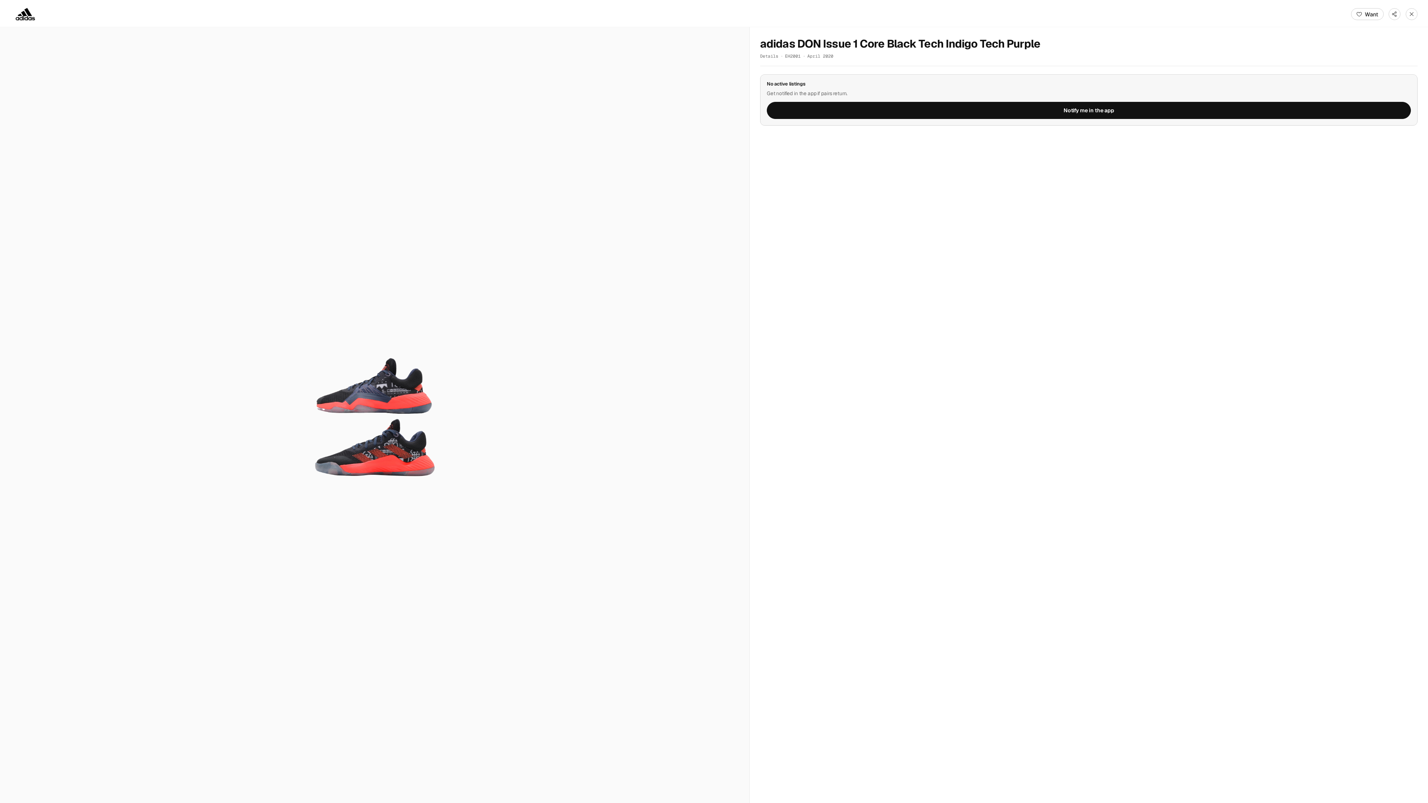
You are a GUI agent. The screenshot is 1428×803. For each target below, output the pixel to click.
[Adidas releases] (25, 14)
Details (769, 56)
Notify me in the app (1089, 110)
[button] (374, 415)
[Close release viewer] (1412, 14)
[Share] (1394, 14)
